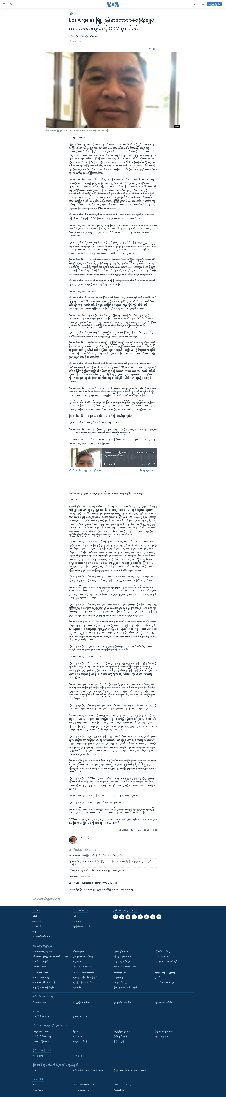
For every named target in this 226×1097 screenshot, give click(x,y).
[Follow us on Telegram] (140, 916)
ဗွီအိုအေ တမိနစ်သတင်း (164, 1031)
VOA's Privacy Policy (122, 1085)
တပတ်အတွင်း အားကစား (83, 967)
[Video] (203, 4)
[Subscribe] (158, 916)
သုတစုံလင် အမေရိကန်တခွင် (166, 962)
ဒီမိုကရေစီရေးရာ (39, 967)
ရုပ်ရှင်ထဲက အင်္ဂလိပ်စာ (123, 1002)
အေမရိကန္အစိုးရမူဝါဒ (81, 1090)
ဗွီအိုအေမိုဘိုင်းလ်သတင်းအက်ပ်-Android (130, 1070)
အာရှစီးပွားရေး (120, 972)
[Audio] (195, 4)
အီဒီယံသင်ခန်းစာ (39, 1002)
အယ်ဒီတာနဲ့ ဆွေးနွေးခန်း (42, 951)
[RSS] (146, 916)
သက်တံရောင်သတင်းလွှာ (164, 982)
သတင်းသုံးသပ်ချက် (40, 962)
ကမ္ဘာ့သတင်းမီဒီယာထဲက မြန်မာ (44, 982)
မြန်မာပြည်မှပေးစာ (121, 951)
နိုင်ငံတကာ (36, 921)
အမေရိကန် (36, 926)
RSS (74, 916)
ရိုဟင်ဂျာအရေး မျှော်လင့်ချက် (125, 988)
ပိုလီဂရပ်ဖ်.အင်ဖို (120, 1036)
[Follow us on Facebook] (115, 916)
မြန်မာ (71, 13)
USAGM (35, 1085)
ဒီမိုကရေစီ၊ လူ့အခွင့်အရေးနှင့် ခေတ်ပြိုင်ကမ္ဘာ (50, 956)
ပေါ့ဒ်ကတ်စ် (77, 921)
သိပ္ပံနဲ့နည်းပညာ (79, 951)
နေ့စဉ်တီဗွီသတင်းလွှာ (40, 1031)
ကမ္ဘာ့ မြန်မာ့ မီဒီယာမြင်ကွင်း (43, 988)
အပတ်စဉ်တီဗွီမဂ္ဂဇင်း (40, 1041)
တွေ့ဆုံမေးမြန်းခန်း (80, 1041)
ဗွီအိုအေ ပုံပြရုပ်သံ (121, 1041)
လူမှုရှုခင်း (77, 988)
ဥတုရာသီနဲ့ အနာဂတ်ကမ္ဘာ (83, 956)
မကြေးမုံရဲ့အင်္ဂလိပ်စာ (81, 1002)
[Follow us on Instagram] (134, 916)
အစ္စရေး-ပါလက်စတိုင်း (41, 937)
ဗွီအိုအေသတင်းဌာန (115, 456)
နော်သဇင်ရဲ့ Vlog (161, 1036)
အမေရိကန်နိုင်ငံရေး (40, 972)
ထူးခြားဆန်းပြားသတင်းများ (84, 982)
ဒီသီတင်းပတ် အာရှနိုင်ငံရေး (125, 967)
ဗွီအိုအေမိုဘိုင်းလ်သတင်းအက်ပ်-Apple (88, 1070)
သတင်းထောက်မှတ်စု (40, 977)
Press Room (37, 1090)
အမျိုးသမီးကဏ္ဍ (120, 982)
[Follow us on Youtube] (127, 916)
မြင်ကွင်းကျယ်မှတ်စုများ (123, 956)
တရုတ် (35, 931)
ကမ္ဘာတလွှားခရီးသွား (122, 962)
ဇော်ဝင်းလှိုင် (84, 36)
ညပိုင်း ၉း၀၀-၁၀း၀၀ (81, 1017)
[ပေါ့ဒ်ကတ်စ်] (152, 916)
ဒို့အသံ (157, 977)
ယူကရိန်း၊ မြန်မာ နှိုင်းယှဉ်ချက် (85, 977)
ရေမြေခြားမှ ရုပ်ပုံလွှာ (122, 1031)
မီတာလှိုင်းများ (78, 1056)
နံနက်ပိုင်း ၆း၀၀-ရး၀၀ (40, 1017)
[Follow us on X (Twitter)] (121, 916)
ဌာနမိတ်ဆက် (37, 1056)
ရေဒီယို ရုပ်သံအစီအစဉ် (41, 1036)
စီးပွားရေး (77, 962)
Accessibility (119, 1090)
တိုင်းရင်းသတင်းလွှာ (163, 951)
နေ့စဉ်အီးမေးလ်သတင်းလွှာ (83, 926)
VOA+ (34, 1070)
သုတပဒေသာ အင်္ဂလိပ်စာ (164, 1002)
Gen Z (157, 967)
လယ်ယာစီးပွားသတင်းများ (83, 972)
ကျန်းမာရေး (118, 977)
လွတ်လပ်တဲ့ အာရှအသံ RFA (84, 1085)
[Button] (153, 49)
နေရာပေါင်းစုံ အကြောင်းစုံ (165, 972)
